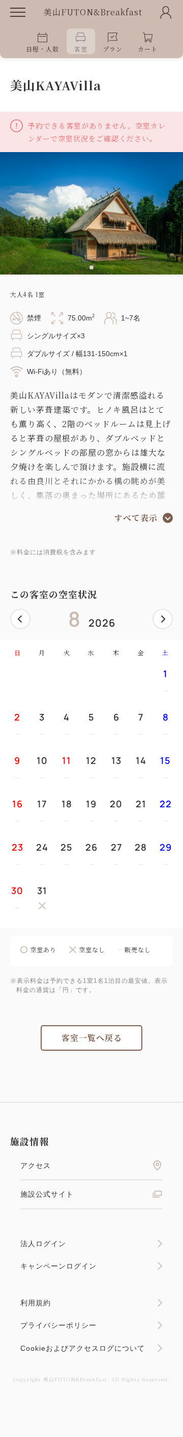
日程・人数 (42, 48)
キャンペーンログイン (58, 1266)
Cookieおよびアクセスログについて (82, 1348)
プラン (113, 48)
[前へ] (20, 619)
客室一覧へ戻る (92, 1038)
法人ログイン (43, 1244)
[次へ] (162, 619)
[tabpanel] (91, 213)
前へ (20, 619)
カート (148, 48)
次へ (162, 619)
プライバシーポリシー (58, 1325)
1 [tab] (91, 267)
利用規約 (35, 1303)
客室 (80, 48)
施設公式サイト (47, 1194)
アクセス (35, 1165)
